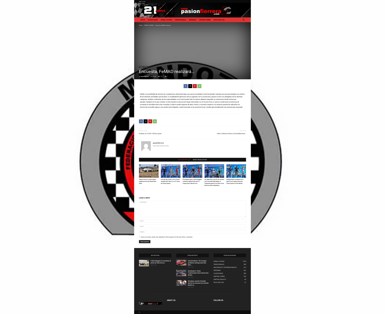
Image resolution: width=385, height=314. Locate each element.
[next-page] (143, 189)
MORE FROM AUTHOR (200, 159)
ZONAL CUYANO (166, 20)
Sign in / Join (142, 1)
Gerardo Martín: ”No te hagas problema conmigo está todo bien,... (197, 263)
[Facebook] (186, 86)
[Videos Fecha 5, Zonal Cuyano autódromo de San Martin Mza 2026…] (149, 171)
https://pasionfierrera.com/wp (161, 145)
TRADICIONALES (180, 20)
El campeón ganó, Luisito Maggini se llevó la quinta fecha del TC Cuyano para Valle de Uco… (192, 181)
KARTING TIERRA (205, 20)
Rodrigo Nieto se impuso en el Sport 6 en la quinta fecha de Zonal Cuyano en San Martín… (234, 181)
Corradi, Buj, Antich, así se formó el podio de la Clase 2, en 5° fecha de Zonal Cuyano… (170, 181)
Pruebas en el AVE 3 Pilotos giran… (150, 133)
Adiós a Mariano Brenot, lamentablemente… (231, 133)
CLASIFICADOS (153, 20)
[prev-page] (140, 189)
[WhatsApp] (199, 86)
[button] (243, 20)
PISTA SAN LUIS (219, 20)
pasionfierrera (145, 76)
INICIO (142, 20)
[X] (190, 86)
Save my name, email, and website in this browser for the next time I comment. (167, 237)
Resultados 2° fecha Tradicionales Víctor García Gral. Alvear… (198, 273)
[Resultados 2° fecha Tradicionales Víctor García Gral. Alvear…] (181, 273)
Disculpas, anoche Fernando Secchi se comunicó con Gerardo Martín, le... (198, 283)
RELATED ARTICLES (184, 159)
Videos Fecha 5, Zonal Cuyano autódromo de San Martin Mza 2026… (147, 181)
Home (140, 25)
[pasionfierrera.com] (192, 10)
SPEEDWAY (192, 20)
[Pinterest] (195, 86)
